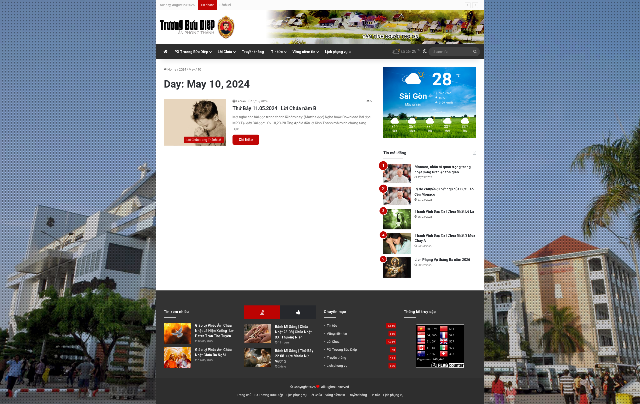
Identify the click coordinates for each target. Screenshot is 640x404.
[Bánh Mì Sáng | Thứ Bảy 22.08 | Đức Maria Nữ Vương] (257, 357)
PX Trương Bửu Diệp (191, 52)
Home (171, 69)
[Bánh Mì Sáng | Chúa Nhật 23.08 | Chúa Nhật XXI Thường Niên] (257, 333)
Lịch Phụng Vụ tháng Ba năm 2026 (442, 260)
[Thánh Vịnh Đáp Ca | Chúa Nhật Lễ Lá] (397, 219)
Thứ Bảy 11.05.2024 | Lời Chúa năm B (274, 108)
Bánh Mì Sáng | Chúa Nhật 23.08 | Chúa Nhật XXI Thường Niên (293, 332)
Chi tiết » (246, 140)
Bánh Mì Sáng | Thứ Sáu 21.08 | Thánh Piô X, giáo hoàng (259, 5)
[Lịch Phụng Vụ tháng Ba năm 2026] (397, 267)
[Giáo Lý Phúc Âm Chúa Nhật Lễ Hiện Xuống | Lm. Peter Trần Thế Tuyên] (177, 333)
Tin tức (277, 52)
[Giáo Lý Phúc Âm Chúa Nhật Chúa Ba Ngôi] (177, 357)
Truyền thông (253, 52)
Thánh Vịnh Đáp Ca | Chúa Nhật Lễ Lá (444, 211)
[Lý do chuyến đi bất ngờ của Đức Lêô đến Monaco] (397, 196)
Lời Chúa (225, 52)
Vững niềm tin (303, 52)
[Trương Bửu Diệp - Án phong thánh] (197, 27)
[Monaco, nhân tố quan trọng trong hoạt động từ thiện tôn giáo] (397, 173)
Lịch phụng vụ (336, 52)
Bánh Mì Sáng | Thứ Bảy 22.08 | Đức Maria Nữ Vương (294, 356)
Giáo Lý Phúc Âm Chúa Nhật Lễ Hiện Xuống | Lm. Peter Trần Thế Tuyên (215, 330)
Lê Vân (241, 101)
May (192, 69)
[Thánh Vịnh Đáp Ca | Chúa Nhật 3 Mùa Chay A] (397, 243)
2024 (182, 69)
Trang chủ (244, 395)
